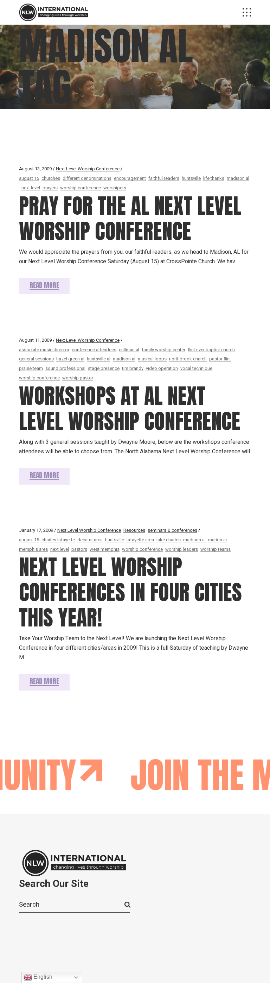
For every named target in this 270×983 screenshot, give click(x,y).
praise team (31, 368)
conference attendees (94, 349)
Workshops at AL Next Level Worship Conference (129, 408)
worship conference (80, 187)
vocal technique (196, 368)
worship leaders (181, 549)
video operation (162, 368)
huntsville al (98, 358)
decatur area (90, 539)
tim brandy (132, 368)
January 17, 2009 (36, 530)
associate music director (44, 349)
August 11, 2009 (35, 340)
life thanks (213, 178)
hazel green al (70, 358)
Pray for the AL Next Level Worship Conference (130, 218)
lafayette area (140, 539)
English (42, 977)
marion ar (217, 539)
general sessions (36, 358)
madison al (238, 178)
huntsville (191, 178)
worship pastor (77, 377)
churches (50, 178)
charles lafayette (58, 539)
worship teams (215, 549)
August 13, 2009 (35, 168)
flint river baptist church (211, 349)
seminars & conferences (172, 530)
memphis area (33, 549)
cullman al (129, 349)
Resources (134, 530)
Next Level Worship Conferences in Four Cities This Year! (130, 592)
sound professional (65, 368)
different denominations (87, 178)
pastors (79, 549)
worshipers (114, 187)
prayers (50, 187)
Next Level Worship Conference (88, 168)
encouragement (130, 178)
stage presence (104, 368)
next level (30, 187)
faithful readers (163, 178)
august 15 (29, 178)
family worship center (163, 349)
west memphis (105, 549)
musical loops (152, 358)
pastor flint (220, 358)
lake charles (168, 539)
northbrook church (188, 358)
